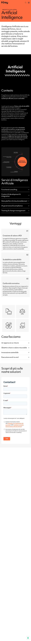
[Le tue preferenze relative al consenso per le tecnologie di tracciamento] (28, 638)
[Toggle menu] (29, 3)
